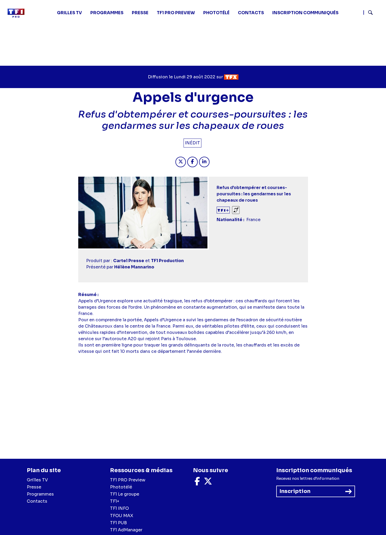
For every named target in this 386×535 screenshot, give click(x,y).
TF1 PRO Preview (127, 480)
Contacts (37, 501)
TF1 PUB (118, 523)
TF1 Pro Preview (176, 13)
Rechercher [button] (368, 12)
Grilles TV (69, 13)
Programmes (40, 494)
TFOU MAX (121, 515)
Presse (140, 13)
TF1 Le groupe (124, 494)
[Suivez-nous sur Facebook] (197, 483)
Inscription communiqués (305, 13)
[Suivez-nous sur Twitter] (208, 483)
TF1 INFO (119, 508)
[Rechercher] (372, 13)
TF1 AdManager (126, 530)
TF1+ (114, 501)
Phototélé (216, 13)
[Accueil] (18, 13)
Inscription (294, 491)
